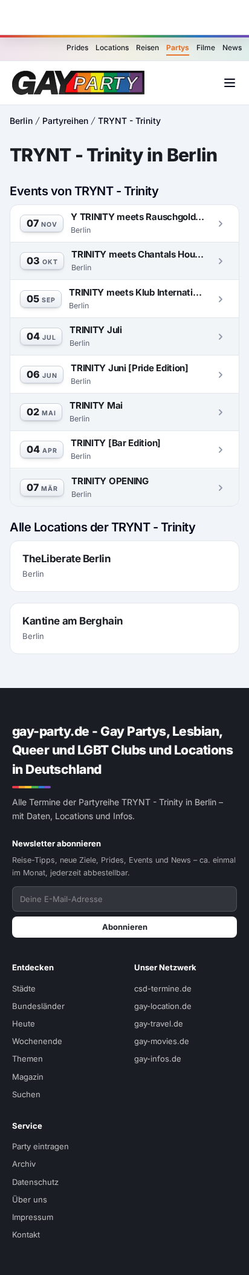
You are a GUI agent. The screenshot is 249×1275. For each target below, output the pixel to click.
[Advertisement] (124, 17)
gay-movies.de (161, 1041)
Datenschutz (35, 1182)
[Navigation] (229, 83)
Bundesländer (38, 1006)
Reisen (147, 47)
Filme (205, 47)
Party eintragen (40, 1146)
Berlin (21, 120)
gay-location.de (163, 1006)
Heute (23, 1023)
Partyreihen (65, 120)
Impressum (32, 1217)
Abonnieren (124, 927)
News (232, 47)
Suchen (26, 1094)
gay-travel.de (158, 1023)
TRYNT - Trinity (129, 120)
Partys (177, 47)
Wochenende (37, 1041)
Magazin (28, 1077)
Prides (77, 47)
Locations (112, 47)
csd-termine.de (163, 988)
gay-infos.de (157, 1058)
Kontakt (26, 1234)
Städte (24, 988)
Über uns (29, 1199)
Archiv (24, 1164)
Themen (27, 1058)
